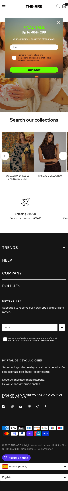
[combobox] (34, 466)
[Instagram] (15, 406)
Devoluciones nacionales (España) (23, 379)
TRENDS (10, 247)
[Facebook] (6, 406)
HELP (7, 260)
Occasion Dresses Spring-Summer (17, 177)
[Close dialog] (58, 22)
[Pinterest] (32, 406)
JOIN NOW (34, 69)
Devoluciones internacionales (21, 384)
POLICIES (11, 286)
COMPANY (12, 273)
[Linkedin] (49, 406)
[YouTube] (23, 407)
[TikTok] (40, 406)
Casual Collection (50, 175)
